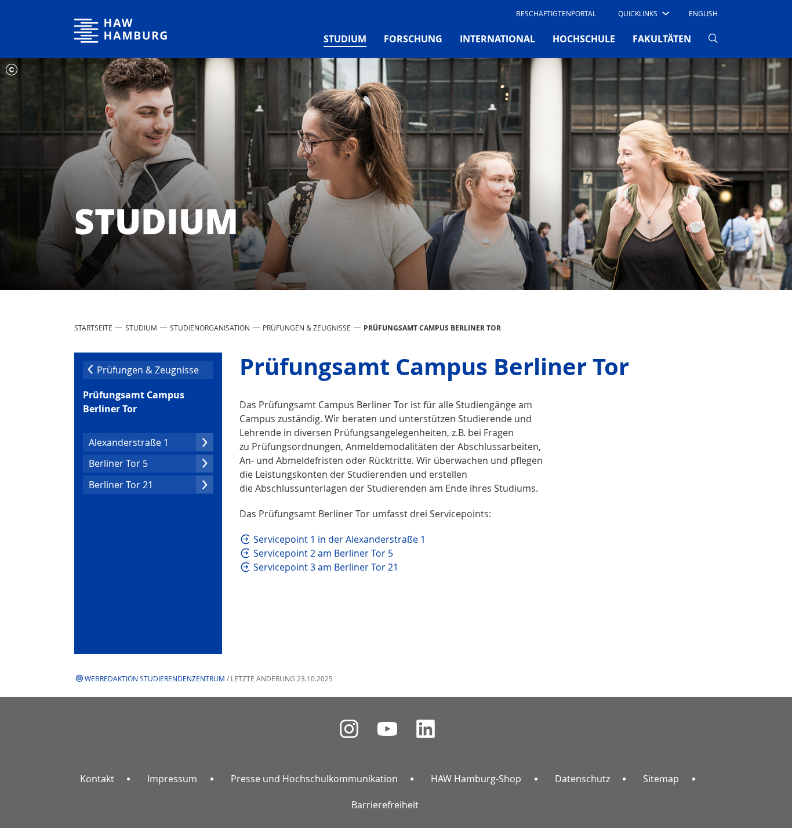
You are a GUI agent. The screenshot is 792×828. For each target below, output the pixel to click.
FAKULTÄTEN (662, 38)
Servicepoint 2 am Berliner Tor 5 (323, 553)
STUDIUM (141, 327)
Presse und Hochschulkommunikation (314, 778)
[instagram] (349, 729)
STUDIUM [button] (345, 38)
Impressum (172, 778)
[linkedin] (425, 729)
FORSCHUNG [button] (413, 38)
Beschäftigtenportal (556, 13)
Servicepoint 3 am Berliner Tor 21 (325, 567)
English (703, 13)
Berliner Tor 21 (121, 484)
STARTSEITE (93, 327)
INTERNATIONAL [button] (497, 38)
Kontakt (97, 778)
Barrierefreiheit (385, 804)
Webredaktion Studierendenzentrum (155, 678)
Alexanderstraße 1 (129, 442)
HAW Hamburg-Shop (476, 778)
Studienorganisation (210, 327)
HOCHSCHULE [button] (584, 38)
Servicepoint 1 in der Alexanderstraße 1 (339, 539)
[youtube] (387, 729)
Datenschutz (582, 778)
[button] (642, 13)
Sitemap (661, 778)
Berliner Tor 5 (118, 463)
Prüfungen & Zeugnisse (307, 327)
